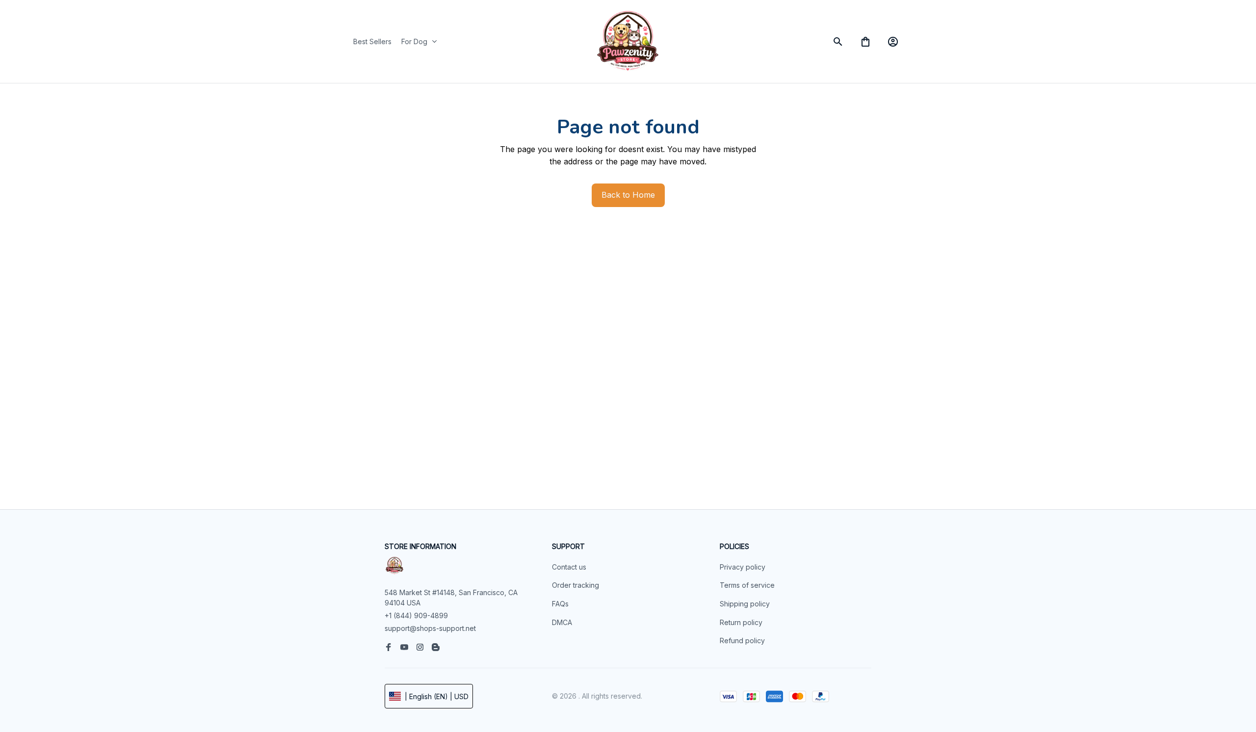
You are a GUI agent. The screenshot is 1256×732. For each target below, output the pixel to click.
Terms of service (747, 585)
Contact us (569, 567)
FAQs (560, 604)
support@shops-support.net (430, 628)
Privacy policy (742, 567)
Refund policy (742, 640)
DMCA (562, 622)
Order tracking (575, 585)
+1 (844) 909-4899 (416, 615)
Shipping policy (745, 604)
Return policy (741, 622)
